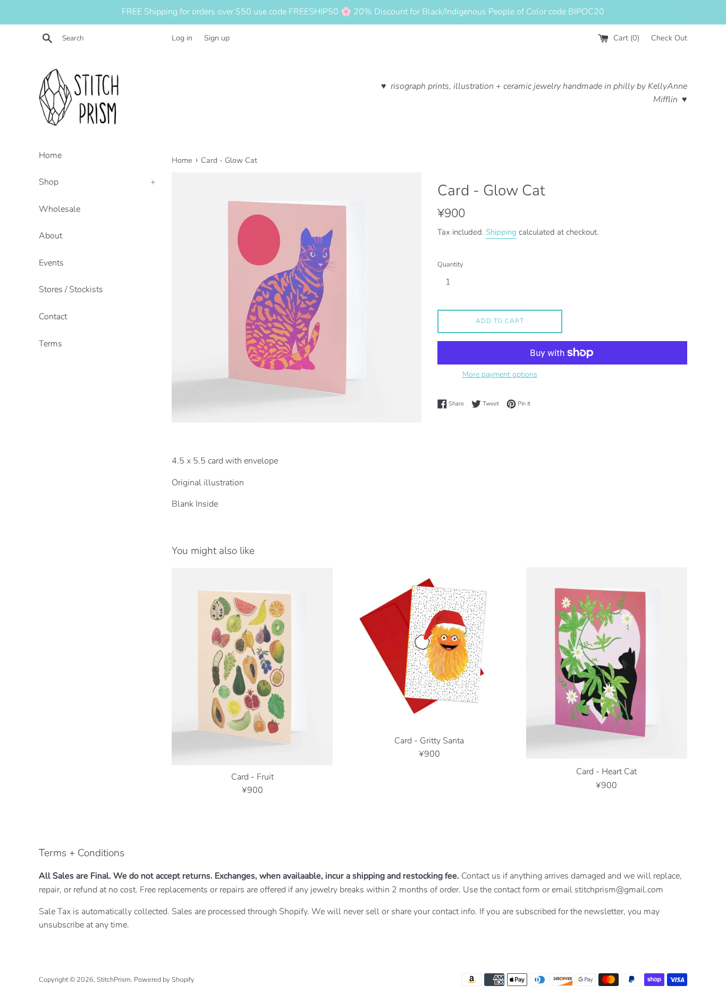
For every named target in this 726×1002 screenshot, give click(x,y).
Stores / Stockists (71, 289)
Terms (50, 344)
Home (50, 155)
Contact (53, 316)
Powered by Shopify (164, 979)
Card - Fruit (252, 777)
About (50, 236)
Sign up (217, 37)
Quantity (450, 264)
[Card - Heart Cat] (606, 663)
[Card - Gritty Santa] (429, 647)
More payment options (499, 374)
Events (51, 263)
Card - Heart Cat (606, 771)
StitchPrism (114, 979)
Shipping (501, 232)
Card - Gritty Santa (429, 741)
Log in (182, 37)
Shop (97, 182)
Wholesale (59, 209)
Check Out (669, 37)
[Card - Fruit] (252, 666)
